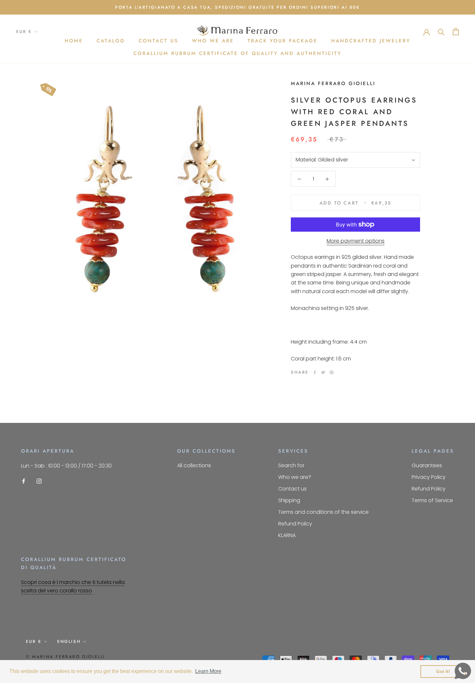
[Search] (441, 31)
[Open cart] (456, 31)
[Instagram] (39, 481)
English (69, 641)
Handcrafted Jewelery (370, 41)
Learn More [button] (208, 671)
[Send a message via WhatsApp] (463, 671)
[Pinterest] (331, 372)
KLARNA (287, 535)
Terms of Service (432, 500)
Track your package (283, 41)
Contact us (158, 41)
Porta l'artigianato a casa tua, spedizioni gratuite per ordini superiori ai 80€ (237, 7)
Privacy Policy (429, 477)
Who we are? (294, 477)
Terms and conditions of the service (323, 512)
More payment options (356, 241)
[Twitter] (323, 372)
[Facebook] (315, 372)
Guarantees (427, 465)
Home (74, 41)
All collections (194, 465)
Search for (291, 465)
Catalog (111, 41)
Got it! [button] (443, 671)
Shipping (289, 500)
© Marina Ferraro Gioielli (65, 657)
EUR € (24, 32)
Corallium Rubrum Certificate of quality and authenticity (237, 53)
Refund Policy (295, 523)
